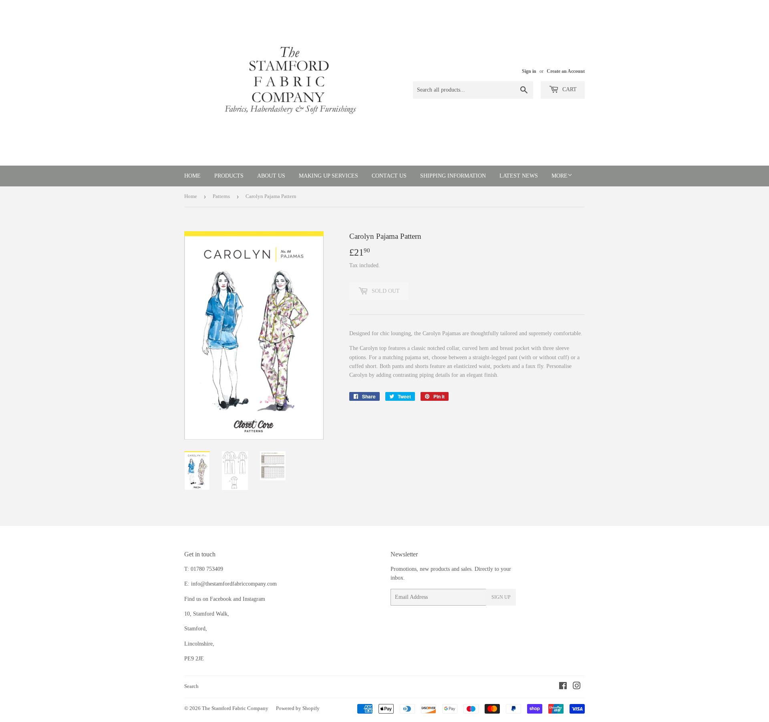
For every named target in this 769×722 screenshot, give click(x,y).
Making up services (328, 176)
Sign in (529, 71)
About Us (271, 176)
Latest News (518, 176)
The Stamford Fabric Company (235, 708)
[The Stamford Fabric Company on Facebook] (563, 687)
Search (191, 686)
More (560, 176)
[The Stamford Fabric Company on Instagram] (577, 687)
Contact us (389, 176)
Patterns (221, 196)
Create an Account (566, 71)
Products (229, 176)
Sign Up (501, 597)
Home (192, 176)
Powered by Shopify (298, 708)
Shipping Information (453, 176)
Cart (569, 89)
